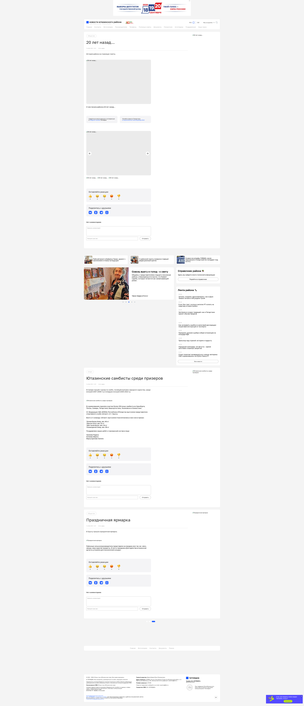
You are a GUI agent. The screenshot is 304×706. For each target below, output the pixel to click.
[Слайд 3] (128, 302)
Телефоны (132, 27)
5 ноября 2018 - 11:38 (91, 384)
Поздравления (191, 27)
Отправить (145, 238)
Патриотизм (168, 27)
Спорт (90, 372)
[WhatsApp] (106, 212)
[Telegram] (101, 212)
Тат (198, 22)
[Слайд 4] (131, 302)
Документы (158, 27)
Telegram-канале (95, 120)
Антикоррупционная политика (94, 695)
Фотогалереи (108, 27)
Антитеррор (179, 27)
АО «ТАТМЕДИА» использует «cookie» (96, 696)
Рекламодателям (121, 27)
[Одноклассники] (95, 212)
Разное (171, 648)
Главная (89, 27)
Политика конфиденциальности (95, 699)
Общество (91, 36)
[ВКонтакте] (90, 212)
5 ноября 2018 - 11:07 (91, 525)
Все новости (198, 361)
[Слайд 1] (123, 302)
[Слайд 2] (125, 302)
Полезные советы (145, 27)
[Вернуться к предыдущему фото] (90, 153)
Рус (190, 22)
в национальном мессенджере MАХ (133, 120)
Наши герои (202, 27)
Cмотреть (288, 701)
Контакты (97, 27)
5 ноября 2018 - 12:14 (91, 48)
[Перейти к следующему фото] (147, 153)
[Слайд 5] (134, 302)
